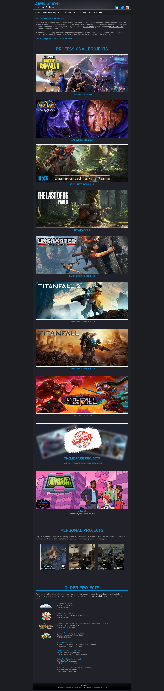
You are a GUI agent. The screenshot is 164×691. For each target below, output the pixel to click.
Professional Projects (51, 13)
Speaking (82, 13)
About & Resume (95, 13)
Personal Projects (69, 13)
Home (37, 13)
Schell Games (103, 596)
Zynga (94, 596)
